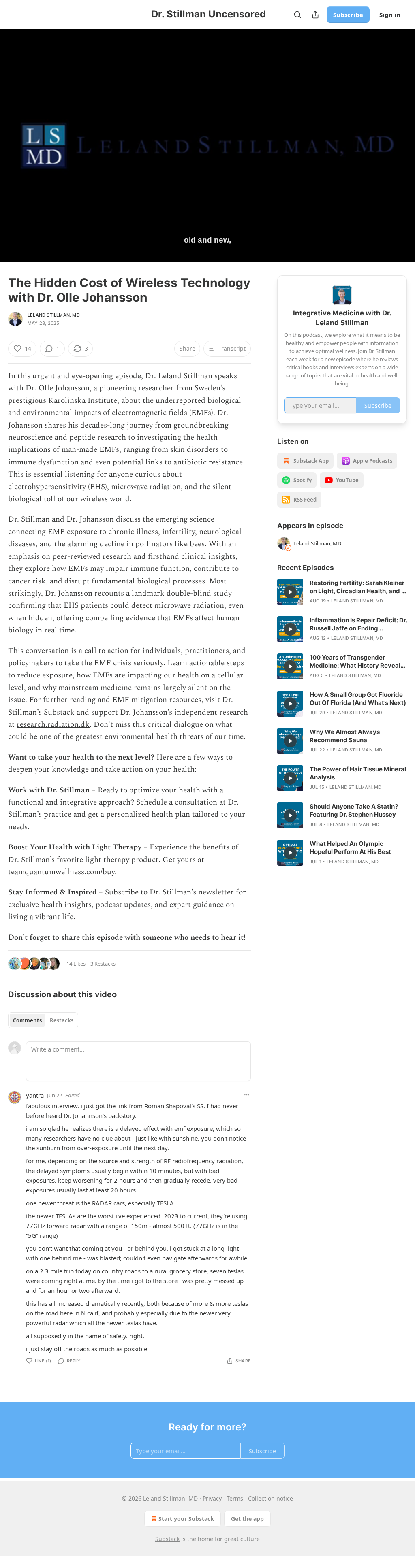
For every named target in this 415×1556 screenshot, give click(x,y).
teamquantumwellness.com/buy (61, 872)
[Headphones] (16, 155)
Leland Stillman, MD (54, 315)
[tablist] (43, 1020)
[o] (290, 591)
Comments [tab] (27, 1020)
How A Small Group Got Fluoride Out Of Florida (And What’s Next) (358, 699)
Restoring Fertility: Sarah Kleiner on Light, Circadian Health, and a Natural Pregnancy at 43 (357, 587)
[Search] (297, 14)
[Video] (16, 137)
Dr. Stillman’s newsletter (192, 892)
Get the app (247, 1518)
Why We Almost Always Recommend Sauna (345, 736)
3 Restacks (103, 963)
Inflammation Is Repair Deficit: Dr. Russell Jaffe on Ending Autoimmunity (358, 624)
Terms (235, 1498)
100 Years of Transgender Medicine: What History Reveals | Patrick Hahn (357, 661)
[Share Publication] (315, 14)
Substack (167, 1539)
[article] (342, 592)
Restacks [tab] (61, 1020)
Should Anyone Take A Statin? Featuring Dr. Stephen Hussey (354, 810)
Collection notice (270, 1498)
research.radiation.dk (53, 724)
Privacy (212, 1498)
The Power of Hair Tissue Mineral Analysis (358, 773)
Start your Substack (186, 1518)
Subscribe (348, 15)
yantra (35, 1095)
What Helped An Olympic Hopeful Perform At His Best (350, 848)
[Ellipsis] (246, 1094)
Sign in (389, 15)
